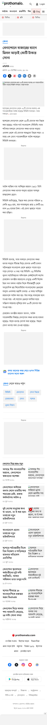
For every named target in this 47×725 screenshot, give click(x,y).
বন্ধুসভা (19, 646)
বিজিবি (7, 392)
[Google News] (37, 665)
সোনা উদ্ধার (34, 392)
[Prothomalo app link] (14, 679)
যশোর (32, 398)
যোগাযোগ (21, 695)
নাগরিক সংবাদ (11, 641)
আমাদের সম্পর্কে (11, 690)
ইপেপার (39, 646)
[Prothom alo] (13, 4)
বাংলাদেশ (13, 11)
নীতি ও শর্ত (9, 695)
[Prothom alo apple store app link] (33, 679)
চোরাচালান (9, 398)
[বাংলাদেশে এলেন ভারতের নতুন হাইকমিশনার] (36, 535)
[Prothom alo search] (30, 4)
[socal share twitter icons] (10, 77)
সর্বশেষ (5, 11)
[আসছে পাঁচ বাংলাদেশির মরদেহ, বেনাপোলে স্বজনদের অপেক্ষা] (36, 475)
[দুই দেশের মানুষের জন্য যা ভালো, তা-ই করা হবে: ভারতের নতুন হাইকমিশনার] (36, 515)
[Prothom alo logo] (23, 636)
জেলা (5, 41)
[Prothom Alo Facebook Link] (11, 665)
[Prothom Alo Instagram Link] (24, 665)
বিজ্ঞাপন (24, 690)
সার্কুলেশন (34, 690)
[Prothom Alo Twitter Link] (17, 665)
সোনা (22, 398)
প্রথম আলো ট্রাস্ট (9, 646)
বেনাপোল (20, 392)
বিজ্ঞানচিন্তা (35, 641)
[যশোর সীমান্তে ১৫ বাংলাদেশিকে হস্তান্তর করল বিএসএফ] (36, 596)
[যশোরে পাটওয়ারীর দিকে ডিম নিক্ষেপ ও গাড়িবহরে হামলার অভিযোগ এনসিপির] (36, 555)
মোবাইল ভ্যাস (25, 651)
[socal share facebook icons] (5, 77)
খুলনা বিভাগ (10, 405)
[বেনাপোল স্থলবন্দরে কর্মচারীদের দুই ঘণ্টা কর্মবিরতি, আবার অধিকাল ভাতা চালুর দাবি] (36, 576)
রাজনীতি (22, 11)
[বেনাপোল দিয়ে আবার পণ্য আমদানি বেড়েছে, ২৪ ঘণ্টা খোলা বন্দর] (36, 614)
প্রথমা (16, 651)
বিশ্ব (29, 11)
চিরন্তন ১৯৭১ (29, 646)
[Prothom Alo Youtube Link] (31, 665)
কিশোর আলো (24, 641)
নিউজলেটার (33, 695)
